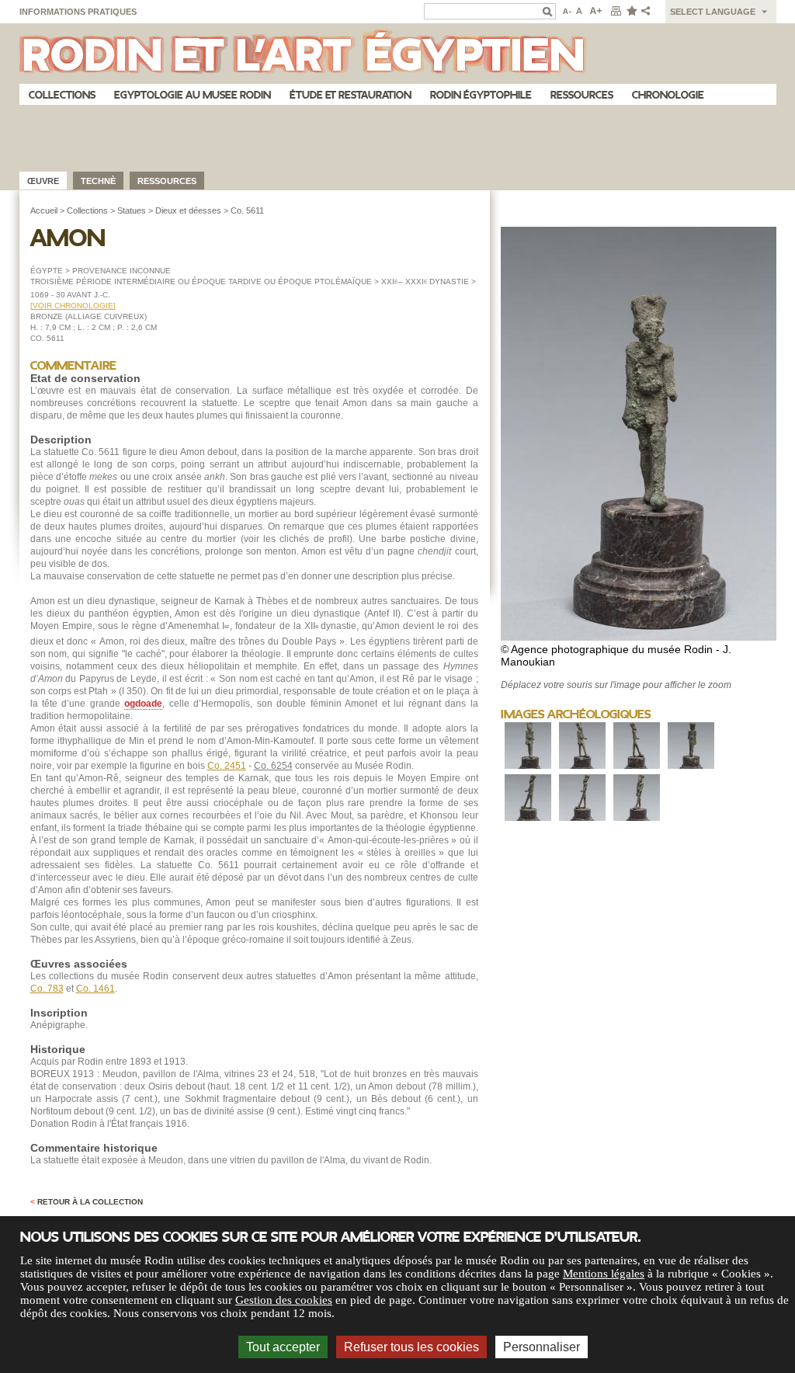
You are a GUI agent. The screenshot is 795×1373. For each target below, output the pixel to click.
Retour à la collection (86, 1201)
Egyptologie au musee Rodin (192, 95)
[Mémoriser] (631, 11)
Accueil (43, 210)
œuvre (43, 181)
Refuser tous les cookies (411, 1347)
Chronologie (668, 95)
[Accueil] (397, 53)
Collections (62, 95)
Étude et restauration (350, 95)
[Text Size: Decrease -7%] (565, 11)
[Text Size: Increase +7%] (596, 11)
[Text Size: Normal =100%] (580, 11)
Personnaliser (541, 1347)
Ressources (581, 95)
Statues (131, 210)
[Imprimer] (615, 11)
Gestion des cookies (283, 1300)
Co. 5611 (247, 210)
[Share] (649, 11)
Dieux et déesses (188, 210)
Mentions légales (603, 1273)
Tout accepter (283, 1347)
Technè (98, 181)
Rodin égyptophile (481, 95)
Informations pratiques (78, 11)
